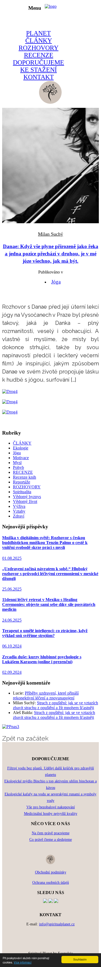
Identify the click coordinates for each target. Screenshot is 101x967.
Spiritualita (22, 491)
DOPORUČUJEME (38, 62)
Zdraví (18, 516)
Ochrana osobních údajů (50, 883)
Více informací (23, 962)
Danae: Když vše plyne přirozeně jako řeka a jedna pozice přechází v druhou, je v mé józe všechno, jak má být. (50, 254)
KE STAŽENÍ (38, 69)
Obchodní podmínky (50, 872)
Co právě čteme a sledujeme (50, 840)
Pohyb (18, 467)
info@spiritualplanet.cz (57, 924)
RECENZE (38, 55)
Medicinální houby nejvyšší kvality (50, 814)
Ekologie (20, 448)
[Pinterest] (50, 901)
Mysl (17, 462)
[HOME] (50, 102)
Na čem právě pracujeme (50, 833)
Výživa (19, 506)
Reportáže (21, 482)
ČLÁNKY (38, 40)
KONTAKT (38, 77)
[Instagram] (56, 901)
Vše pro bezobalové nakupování (50, 807)
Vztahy (19, 511)
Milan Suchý (50, 234)
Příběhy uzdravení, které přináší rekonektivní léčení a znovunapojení (46, 695)
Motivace (21, 457)
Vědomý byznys (27, 496)
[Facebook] (45, 901)
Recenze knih (24, 477)
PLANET (38, 33)
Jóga (56, 282)
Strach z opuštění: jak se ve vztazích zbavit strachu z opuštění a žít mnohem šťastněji (55, 705)
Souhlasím (79, 959)
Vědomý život (25, 501)
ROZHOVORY (38, 47)
